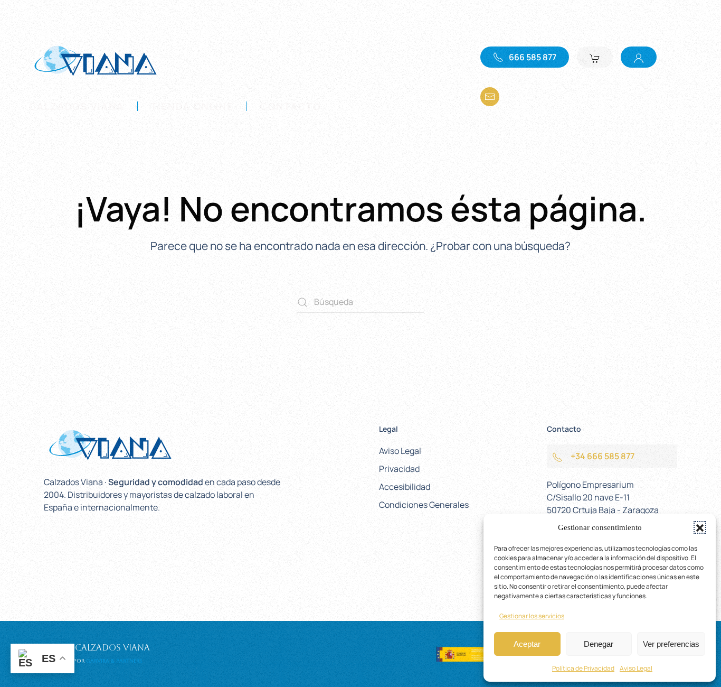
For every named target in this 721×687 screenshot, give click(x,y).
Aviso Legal (636, 668)
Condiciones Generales (424, 504)
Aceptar (527, 643)
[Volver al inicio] (95, 60)
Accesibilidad (404, 487)
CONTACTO (290, 106)
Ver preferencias (671, 643)
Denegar (598, 643)
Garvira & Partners (114, 661)
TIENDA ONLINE (192, 106)
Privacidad (399, 469)
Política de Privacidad (583, 668)
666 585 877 (532, 57)
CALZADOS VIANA (76, 106)
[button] (700, 527)
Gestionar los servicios (531, 615)
